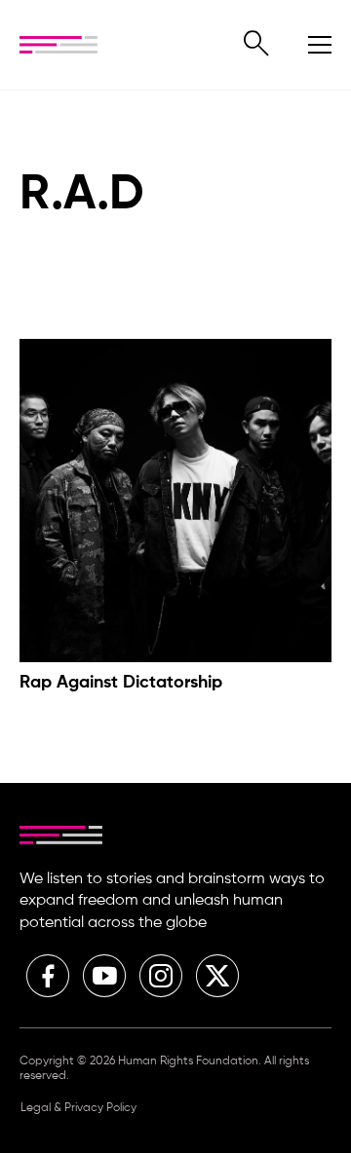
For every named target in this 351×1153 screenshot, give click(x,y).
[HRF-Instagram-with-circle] (161, 976)
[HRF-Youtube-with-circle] (104, 976)
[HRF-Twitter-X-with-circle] (217, 976)
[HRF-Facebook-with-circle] (48, 976)
